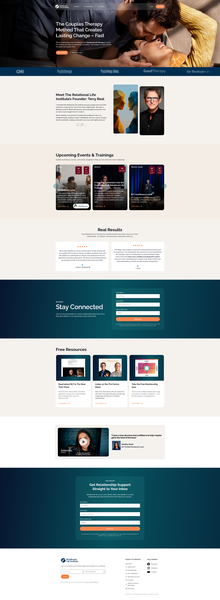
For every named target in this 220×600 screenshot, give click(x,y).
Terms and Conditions (91, 582)
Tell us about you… (122, 309)
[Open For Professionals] (95, 6)
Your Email (119, 301)
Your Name (120, 292)
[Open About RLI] (81, 6)
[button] (55, 186)
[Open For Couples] (106, 6)
